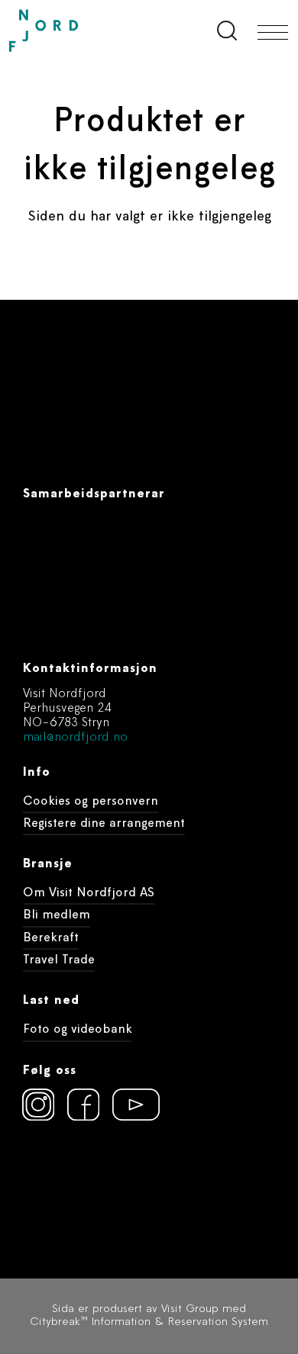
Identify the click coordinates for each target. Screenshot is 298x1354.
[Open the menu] (273, 32)
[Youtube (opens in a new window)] (128, 1104)
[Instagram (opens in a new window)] (38, 1104)
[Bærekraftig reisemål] (139, 1187)
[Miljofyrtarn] (50, 1186)
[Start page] (76, 31)
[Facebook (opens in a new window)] (83, 1104)
